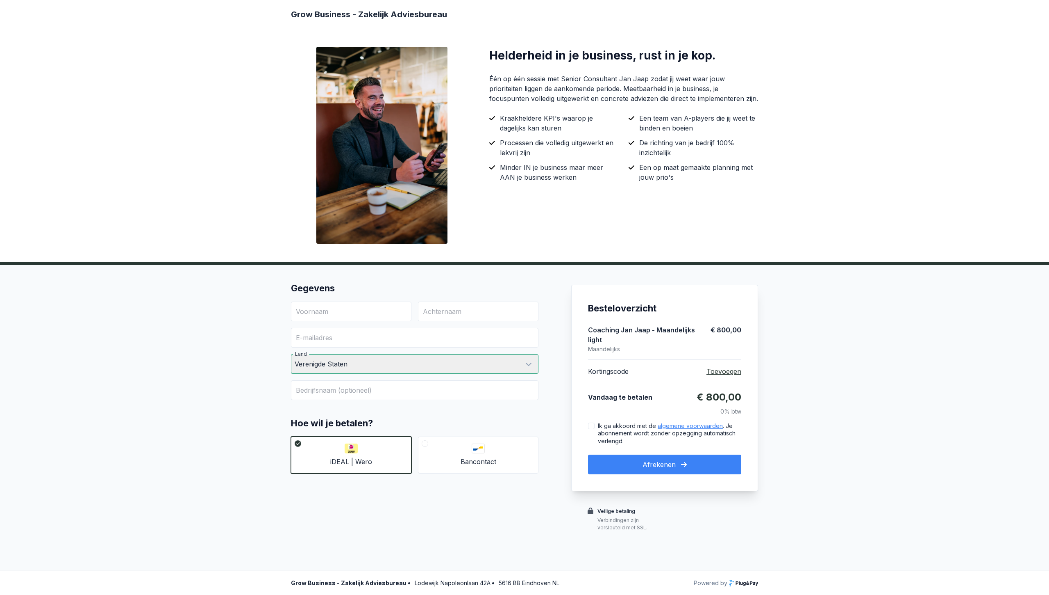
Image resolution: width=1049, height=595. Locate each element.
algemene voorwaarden (690, 425)
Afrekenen (660, 464)
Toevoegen (723, 371)
